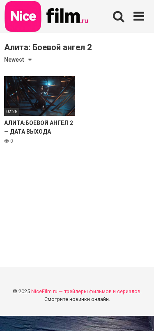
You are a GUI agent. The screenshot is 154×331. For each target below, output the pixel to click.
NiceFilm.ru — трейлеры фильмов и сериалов (85, 291)
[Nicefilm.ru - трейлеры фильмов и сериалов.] (47, 17)
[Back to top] (139, 314)
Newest (14, 59)
